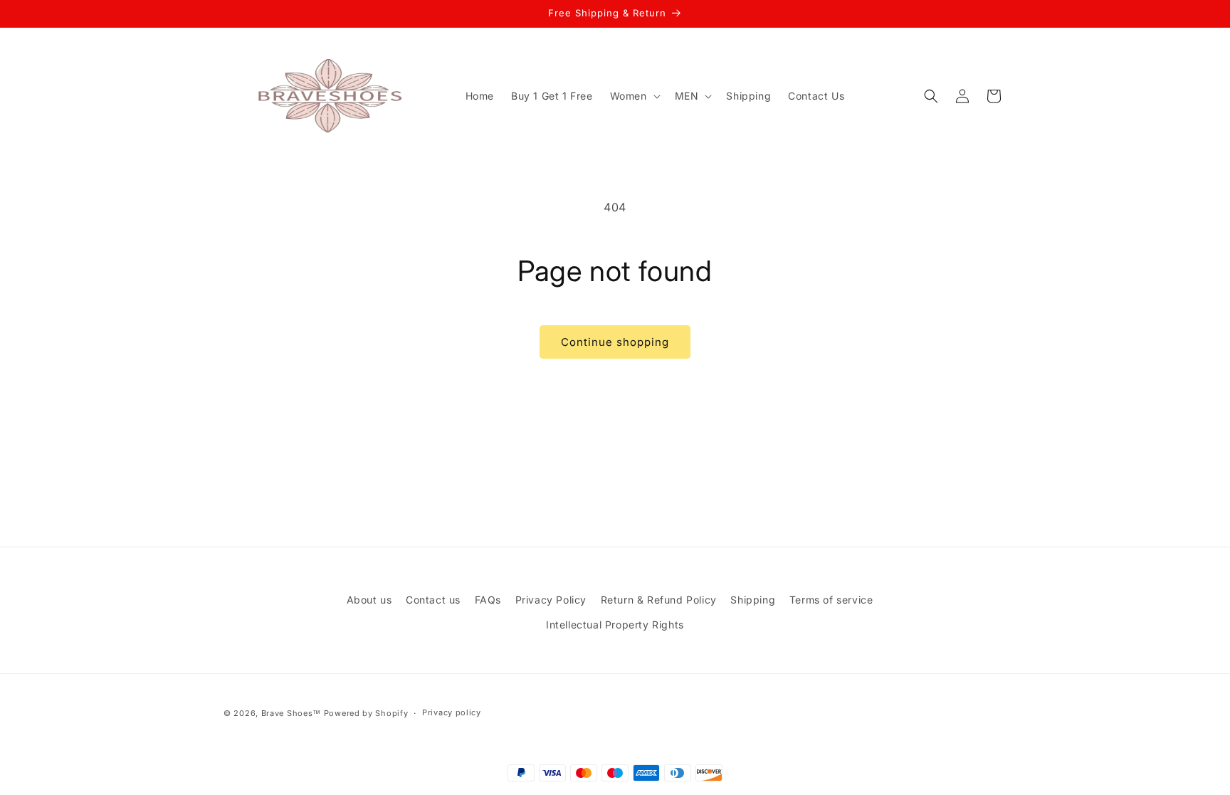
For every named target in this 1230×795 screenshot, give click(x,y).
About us (369, 600)
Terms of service (831, 600)
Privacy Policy (551, 600)
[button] (633, 96)
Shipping (752, 600)
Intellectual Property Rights (615, 625)
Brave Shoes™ (291, 713)
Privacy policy (451, 713)
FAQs (488, 600)
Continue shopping (615, 342)
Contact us (433, 600)
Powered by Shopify (366, 713)
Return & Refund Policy (659, 600)
